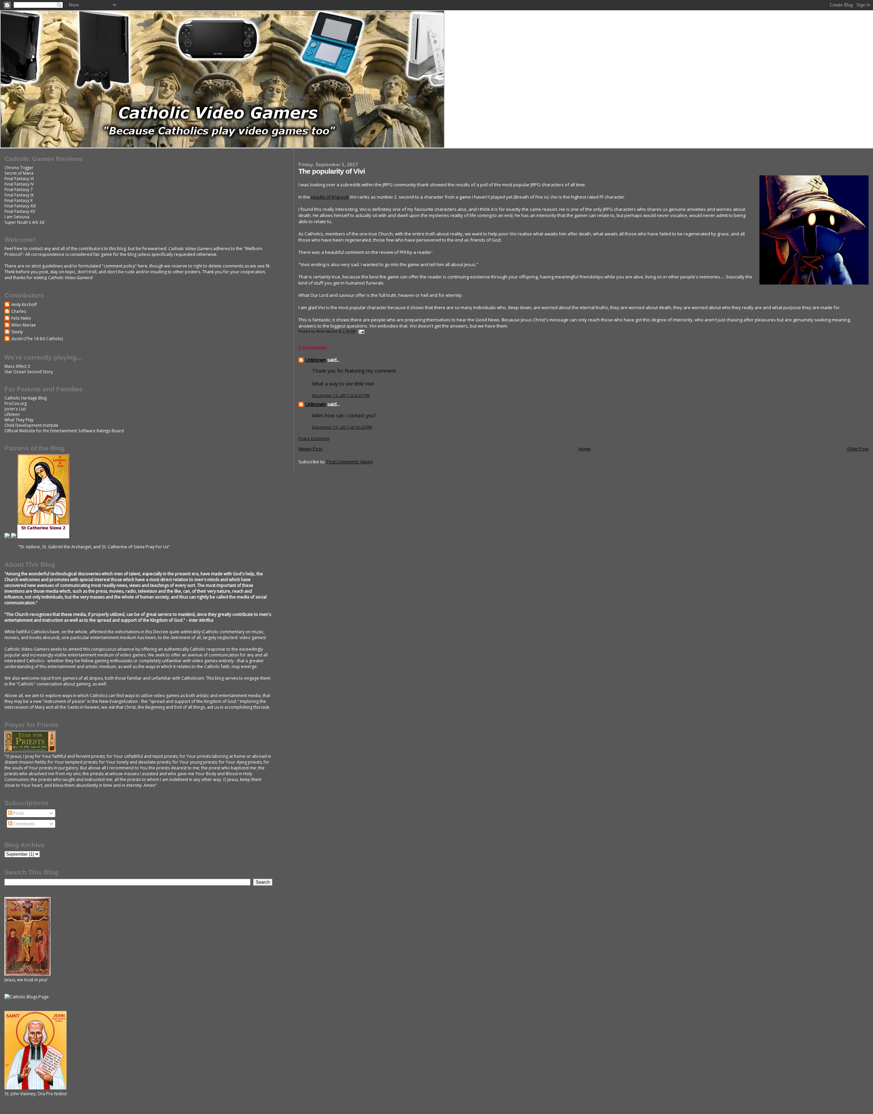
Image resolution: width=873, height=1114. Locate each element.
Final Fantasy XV (19, 211)
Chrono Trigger (18, 167)
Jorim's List (15, 408)
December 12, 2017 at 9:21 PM (341, 395)
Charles (18, 311)
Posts (18, 813)
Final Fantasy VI (19, 178)
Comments (23, 824)
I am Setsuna (16, 216)
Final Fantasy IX (19, 195)
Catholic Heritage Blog (25, 398)
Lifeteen (12, 414)
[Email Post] (361, 331)
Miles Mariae (23, 325)
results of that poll (330, 197)
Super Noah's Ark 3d (24, 222)
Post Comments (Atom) (349, 462)
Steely (17, 331)
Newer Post (310, 449)
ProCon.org (15, 403)
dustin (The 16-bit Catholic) (37, 338)
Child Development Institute (31, 425)
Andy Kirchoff (24, 304)
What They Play (18, 419)
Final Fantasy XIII (20, 205)
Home (584, 449)
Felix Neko (21, 318)
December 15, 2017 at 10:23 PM (342, 427)
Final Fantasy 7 (18, 189)
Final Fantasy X (18, 200)
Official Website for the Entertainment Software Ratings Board (64, 430)
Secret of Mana (18, 173)
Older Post (858, 449)
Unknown (315, 360)
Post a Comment (313, 438)
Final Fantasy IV (19, 184)
